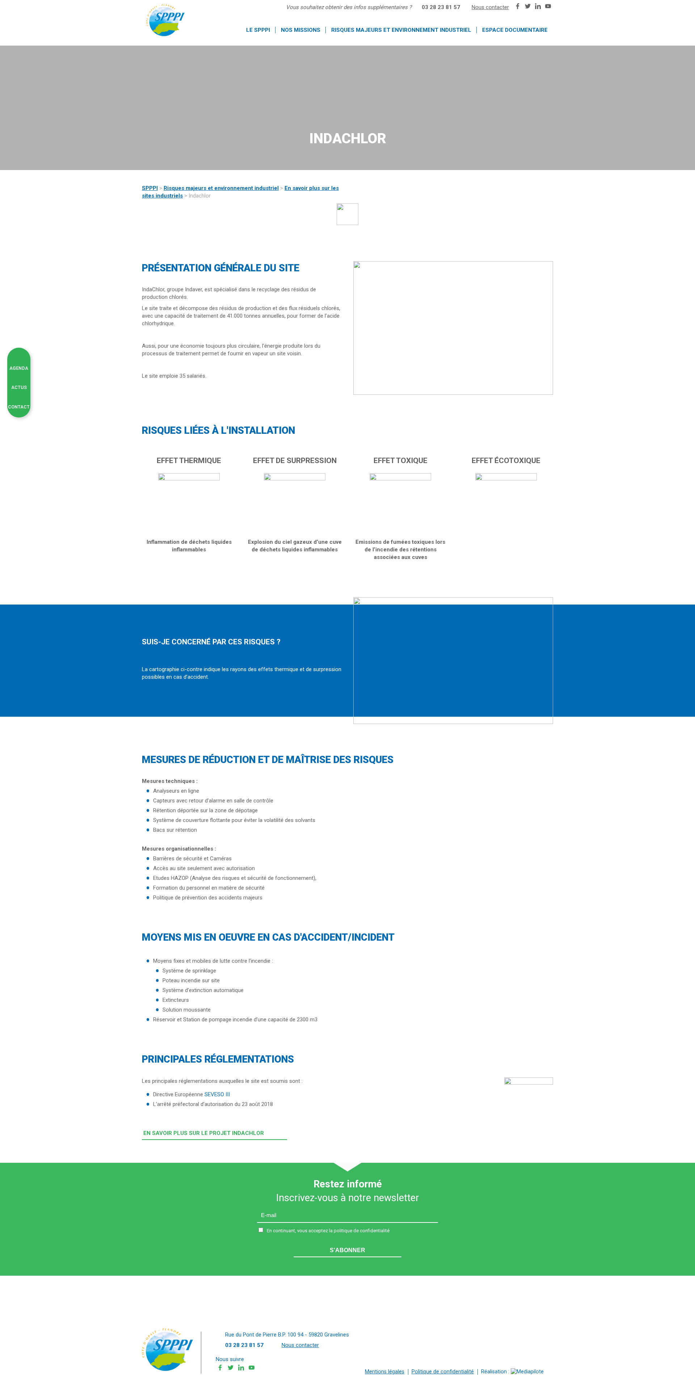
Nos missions (300, 30)
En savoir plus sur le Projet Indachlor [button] (203, 1133)
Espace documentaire (515, 30)
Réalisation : (496, 1372)
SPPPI (150, 188)
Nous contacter (490, 7)
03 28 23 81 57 (441, 7)
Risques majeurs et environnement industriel (401, 30)
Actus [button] (19, 387)
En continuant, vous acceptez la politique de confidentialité (328, 1230)
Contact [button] (19, 407)
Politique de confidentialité (443, 1372)
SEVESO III (217, 1094)
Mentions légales (384, 1372)
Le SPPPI (258, 30)
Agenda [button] (18, 368)
